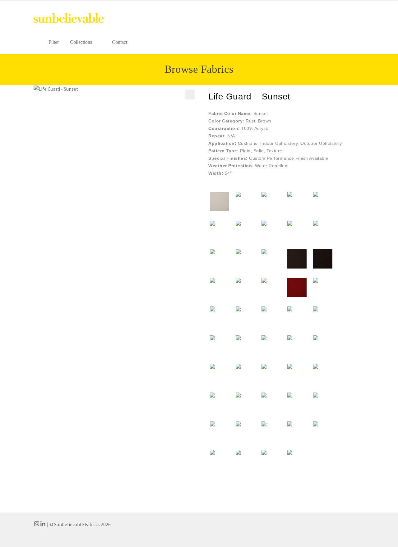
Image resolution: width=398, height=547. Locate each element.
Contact (119, 42)
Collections (81, 42)
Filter (54, 42)
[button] (190, 94)
